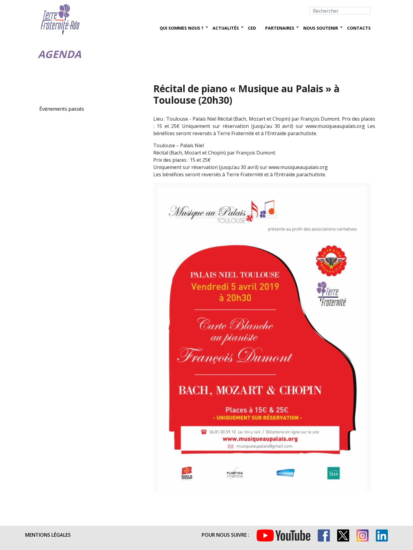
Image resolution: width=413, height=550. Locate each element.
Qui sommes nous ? (181, 28)
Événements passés (61, 109)
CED (252, 28)
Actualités (226, 28)
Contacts (359, 28)
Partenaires (279, 28)
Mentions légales (48, 535)
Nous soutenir (320, 28)
